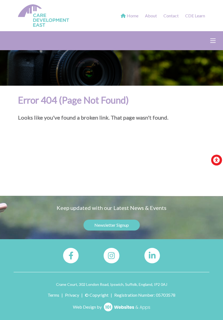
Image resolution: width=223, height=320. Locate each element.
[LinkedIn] (152, 255)
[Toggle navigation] (213, 41)
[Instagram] (111, 255)
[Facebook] (71, 255)
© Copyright (97, 294)
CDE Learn (195, 15)
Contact (171, 15)
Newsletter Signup (111, 225)
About (151, 15)
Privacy (72, 294)
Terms (53, 294)
